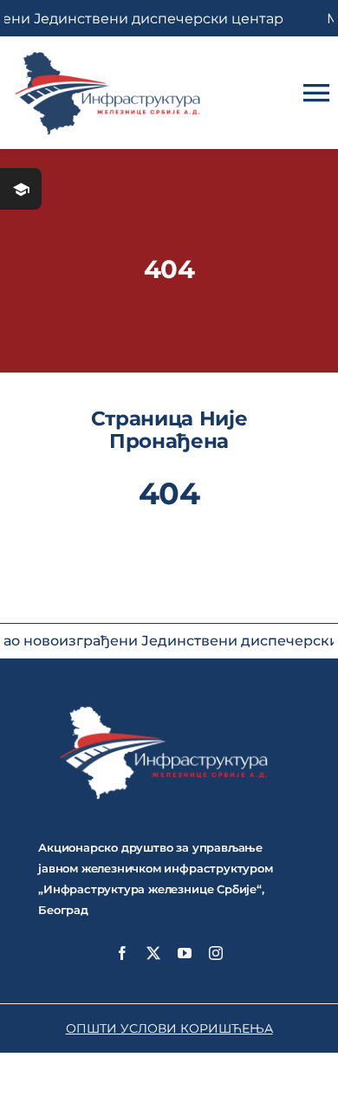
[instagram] (216, 953)
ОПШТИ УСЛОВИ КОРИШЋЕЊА (169, 1028)
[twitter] (153, 953)
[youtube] (185, 953)
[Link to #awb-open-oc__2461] (21, 189)
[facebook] (122, 953)
